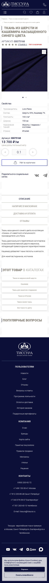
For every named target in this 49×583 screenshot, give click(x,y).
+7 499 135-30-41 (20, 488)
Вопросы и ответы (24, 391)
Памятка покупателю (24, 445)
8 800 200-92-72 (24, 482)
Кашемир (24, 284)
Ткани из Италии (24, 296)
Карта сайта (24, 439)
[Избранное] (31, 12)
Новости (24, 373)
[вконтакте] (14, 549)
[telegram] (21, 549)
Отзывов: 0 (22, 45)
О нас (24, 428)
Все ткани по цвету (24, 308)
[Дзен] (31, 549)
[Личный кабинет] (44, 12)
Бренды (24, 434)
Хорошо (24, 569)
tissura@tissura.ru (27, 511)
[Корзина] (37, 12)
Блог (24, 379)
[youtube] (8, 549)
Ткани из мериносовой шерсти (24, 278)
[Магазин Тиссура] (24, 349)
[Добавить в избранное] (44, 52)
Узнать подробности (24, 575)
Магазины (24, 457)
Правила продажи (24, 451)
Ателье (25, 462)
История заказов (24, 408)
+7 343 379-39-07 (18, 500)
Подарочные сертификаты (24, 414)
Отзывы (24, 385)
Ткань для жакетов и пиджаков (24, 290)
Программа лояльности (24, 396)
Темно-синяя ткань (24, 302)
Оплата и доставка (24, 402)
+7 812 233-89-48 (16, 494)
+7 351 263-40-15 (19, 506)
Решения (24, 468)
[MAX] (41, 549)
